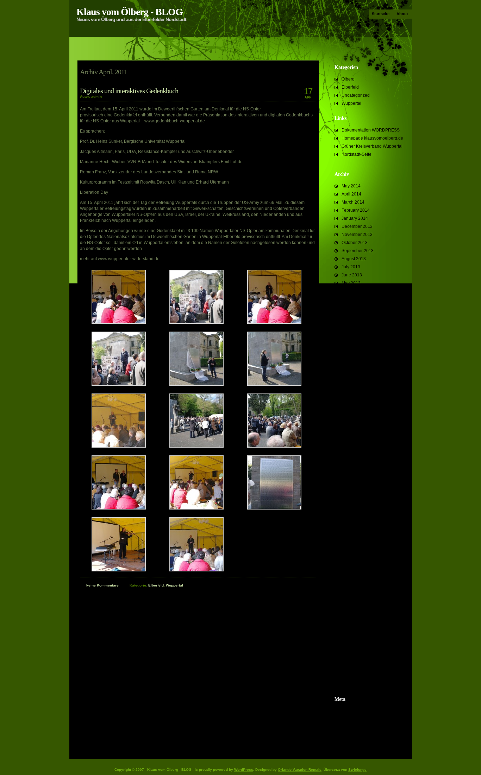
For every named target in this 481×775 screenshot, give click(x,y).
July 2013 (351, 266)
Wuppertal (351, 103)
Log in (348, 711)
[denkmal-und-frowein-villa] (196, 322)
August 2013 (354, 258)
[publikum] (274, 446)
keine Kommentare (102, 585)
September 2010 (358, 509)
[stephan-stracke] (196, 508)
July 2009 (351, 622)
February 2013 (356, 307)
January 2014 (355, 218)
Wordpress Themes (360, 735)
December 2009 (357, 582)
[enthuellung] (196, 384)
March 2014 (353, 202)
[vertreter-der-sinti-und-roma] (196, 570)
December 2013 (357, 226)
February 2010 (356, 566)
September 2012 (358, 339)
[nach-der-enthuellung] (274, 384)
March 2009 (353, 655)
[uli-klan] (119, 570)
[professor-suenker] (119, 446)
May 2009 (351, 638)
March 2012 (353, 388)
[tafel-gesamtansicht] (274, 508)
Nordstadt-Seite (356, 154)
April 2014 (351, 194)
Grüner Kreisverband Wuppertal (372, 146)
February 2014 (356, 210)
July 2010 (351, 525)
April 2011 (351, 469)
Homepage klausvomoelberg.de (372, 138)
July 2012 (351, 355)
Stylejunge (357, 769)
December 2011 (357, 412)
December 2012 (357, 323)
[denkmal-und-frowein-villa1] (119, 384)
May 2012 (351, 372)
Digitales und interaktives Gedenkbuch (129, 91)
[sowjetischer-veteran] (119, 508)
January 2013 (355, 315)
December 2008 (357, 679)
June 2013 (352, 275)
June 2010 (352, 533)
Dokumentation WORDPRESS (371, 130)
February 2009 (356, 663)
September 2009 (358, 606)
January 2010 (355, 574)
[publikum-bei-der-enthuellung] (196, 446)
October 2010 (355, 501)
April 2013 (351, 291)
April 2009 (351, 647)
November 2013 (357, 234)
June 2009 (352, 630)
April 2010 (351, 549)
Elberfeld (350, 87)
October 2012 (355, 331)
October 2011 (354, 428)
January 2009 (355, 671)
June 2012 (352, 363)
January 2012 (355, 404)
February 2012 (356, 396)
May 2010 (351, 541)
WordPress (243, 769)
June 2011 (352, 452)
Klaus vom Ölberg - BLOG (129, 11)
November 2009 (357, 590)
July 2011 (351, 444)
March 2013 (353, 299)
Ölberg (348, 79)
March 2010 (353, 558)
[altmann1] (274, 322)
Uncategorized (356, 95)
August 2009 (354, 614)
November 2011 (357, 420)
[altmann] (119, 322)
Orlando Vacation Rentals (299, 769)
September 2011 (357, 436)
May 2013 (351, 283)
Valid (354, 719)
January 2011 (355, 485)
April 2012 (351, 380)
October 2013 (355, 242)
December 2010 (357, 493)
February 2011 (355, 477)
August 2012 (354, 347)
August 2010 (354, 517)
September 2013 (358, 250)
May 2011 (351, 461)
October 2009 (355, 598)
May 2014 (351, 186)
